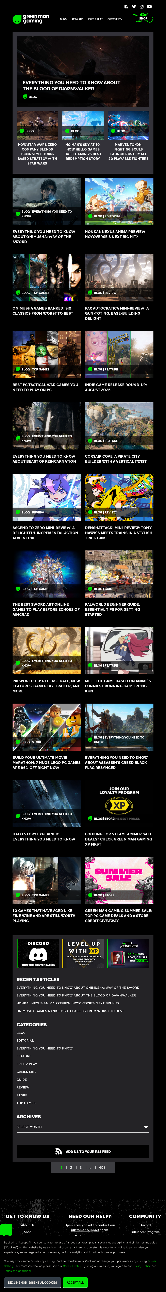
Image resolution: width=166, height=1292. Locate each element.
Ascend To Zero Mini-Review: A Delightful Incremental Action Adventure (45, 532)
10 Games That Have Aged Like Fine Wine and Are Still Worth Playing (44, 915)
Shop (143, 18)
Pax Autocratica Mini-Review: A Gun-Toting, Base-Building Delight (117, 313)
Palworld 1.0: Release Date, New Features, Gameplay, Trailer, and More (47, 685)
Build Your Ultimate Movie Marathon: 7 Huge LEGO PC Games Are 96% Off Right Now (47, 762)
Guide (22, 1079)
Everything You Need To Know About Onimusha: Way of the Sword (44, 236)
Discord (145, 1225)
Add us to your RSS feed (88, 1151)
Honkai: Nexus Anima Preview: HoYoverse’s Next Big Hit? (116, 234)
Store (22, 1095)
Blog (63, 19)
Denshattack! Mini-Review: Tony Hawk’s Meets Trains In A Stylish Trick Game (118, 532)
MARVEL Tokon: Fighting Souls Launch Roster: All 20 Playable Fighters (129, 151)
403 (102, 1167)
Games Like (26, 1071)
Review (23, 1087)
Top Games (26, 1103)
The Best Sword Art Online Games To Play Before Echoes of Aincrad (46, 609)
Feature (24, 1056)
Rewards (77, 19)
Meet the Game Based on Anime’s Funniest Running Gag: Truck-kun (118, 685)
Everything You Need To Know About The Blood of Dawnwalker (71, 85)
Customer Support (85, 1230)
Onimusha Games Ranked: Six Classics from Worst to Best (43, 310)
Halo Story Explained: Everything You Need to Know (44, 836)
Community (114, 19)
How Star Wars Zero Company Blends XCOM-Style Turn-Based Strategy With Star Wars (37, 153)
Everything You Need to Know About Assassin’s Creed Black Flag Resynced (116, 762)
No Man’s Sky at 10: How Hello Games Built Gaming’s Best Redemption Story (83, 151)
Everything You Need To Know (45, 1048)
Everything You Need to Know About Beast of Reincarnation (44, 459)
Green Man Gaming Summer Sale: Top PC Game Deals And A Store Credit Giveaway (118, 915)
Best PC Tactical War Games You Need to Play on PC (45, 387)
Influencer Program (145, 1232)
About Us (27, 1225)
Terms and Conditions (18, 1271)
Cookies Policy (72, 1266)
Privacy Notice (142, 1266)
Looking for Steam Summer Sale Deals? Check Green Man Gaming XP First (118, 839)
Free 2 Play (95, 19)
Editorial (25, 1040)
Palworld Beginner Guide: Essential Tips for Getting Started (112, 609)
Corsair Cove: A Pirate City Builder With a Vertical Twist (116, 459)
